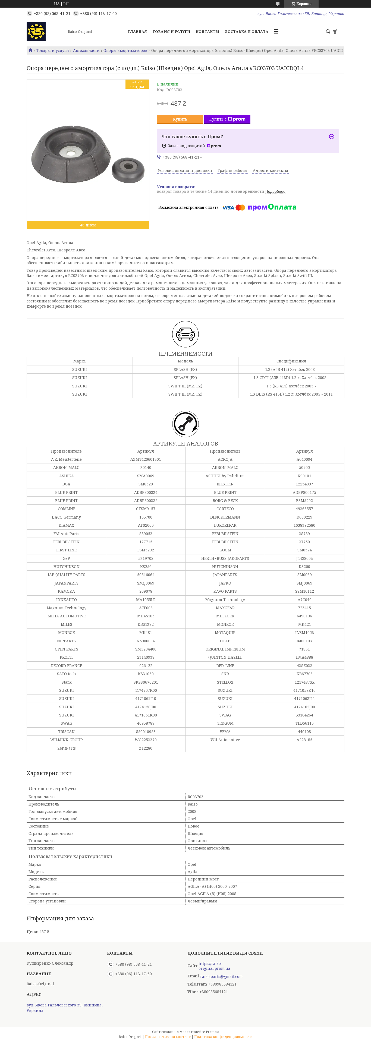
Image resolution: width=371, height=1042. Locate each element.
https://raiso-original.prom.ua (214, 966)
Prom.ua (212, 1032)
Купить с (218, 119)
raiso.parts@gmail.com (221, 976)
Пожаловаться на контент (168, 1036)
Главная (137, 31)
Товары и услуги (171, 31)
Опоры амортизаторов (125, 50)
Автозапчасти (86, 50)
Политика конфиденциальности (223, 1036)
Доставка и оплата (246, 31)
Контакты (207, 31)
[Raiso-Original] (46, 31)
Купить (180, 119)
